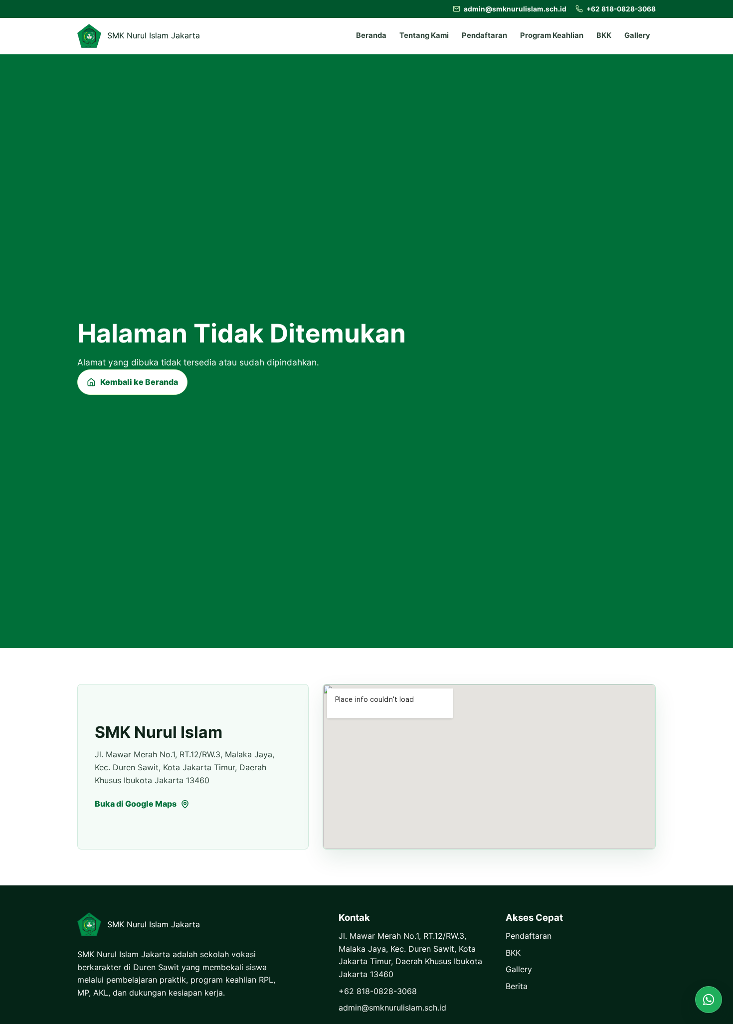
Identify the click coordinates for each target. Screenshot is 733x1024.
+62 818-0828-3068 (378, 991)
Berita (517, 986)
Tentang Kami (424, 35)
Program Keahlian (551, 35)
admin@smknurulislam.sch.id (392, 1008)
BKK (603, 35)
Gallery (637, 35)
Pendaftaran (484, 35)
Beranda (371, 35)
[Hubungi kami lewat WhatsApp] (708, 999)
